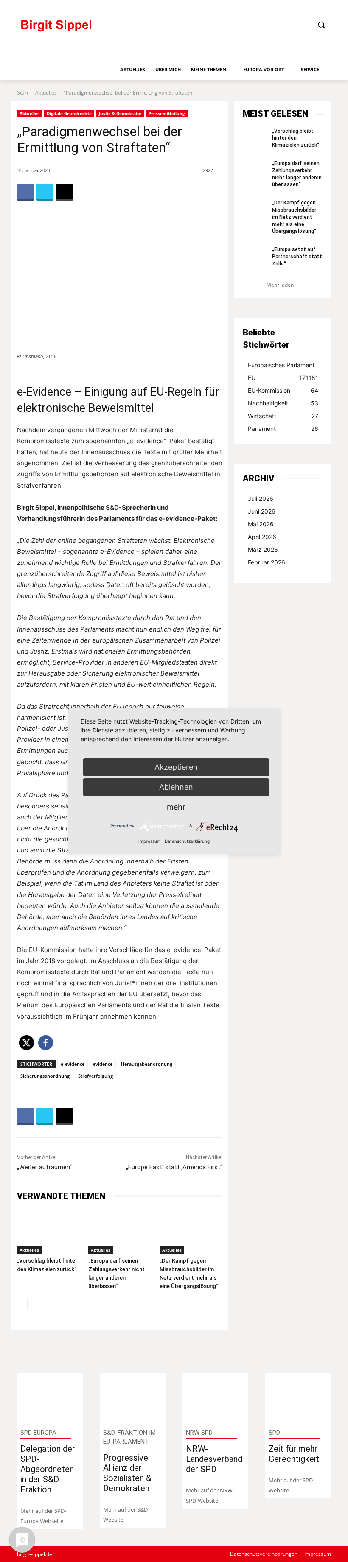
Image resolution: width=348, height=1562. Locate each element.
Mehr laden (280, 284)
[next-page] (36, 1304)
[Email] (64, 192)
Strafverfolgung (95, 1076)
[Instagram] (297, 7)
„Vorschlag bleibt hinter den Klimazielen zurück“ (295, 138)
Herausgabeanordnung (146, 1064)
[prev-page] (22, 1304)
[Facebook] (268, 7)
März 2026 (263, 549)
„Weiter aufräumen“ (44, 1167)
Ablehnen (176, 786)
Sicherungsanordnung (45, 1076)
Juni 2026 (261, 511)
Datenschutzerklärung (187, 841)
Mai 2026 (261, 524)
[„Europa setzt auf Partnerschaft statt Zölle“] (255, 254)
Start (22, 92)
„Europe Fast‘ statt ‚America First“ (174, 1167)
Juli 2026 (260, 498)
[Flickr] (282, 7)
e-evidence (72, 1064)
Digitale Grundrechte (69, 113)
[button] (321, 25)
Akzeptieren (176, 767)
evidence (102, 1064)
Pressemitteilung (167, 113)
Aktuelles (46, 92)
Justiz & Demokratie (120, 113)
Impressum (149, 841)
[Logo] (91, 29)
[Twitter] (311, 7)
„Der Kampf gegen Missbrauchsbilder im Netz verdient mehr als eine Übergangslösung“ (294, 217)
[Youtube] (325, 7)
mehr (176, 806)
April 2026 (262, 536)
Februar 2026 (266, 562)
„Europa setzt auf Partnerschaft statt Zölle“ (297, 256)
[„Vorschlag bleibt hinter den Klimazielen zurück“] (48, 1232)
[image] (50, 1397)
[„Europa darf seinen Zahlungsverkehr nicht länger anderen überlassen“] (119, 1232)
